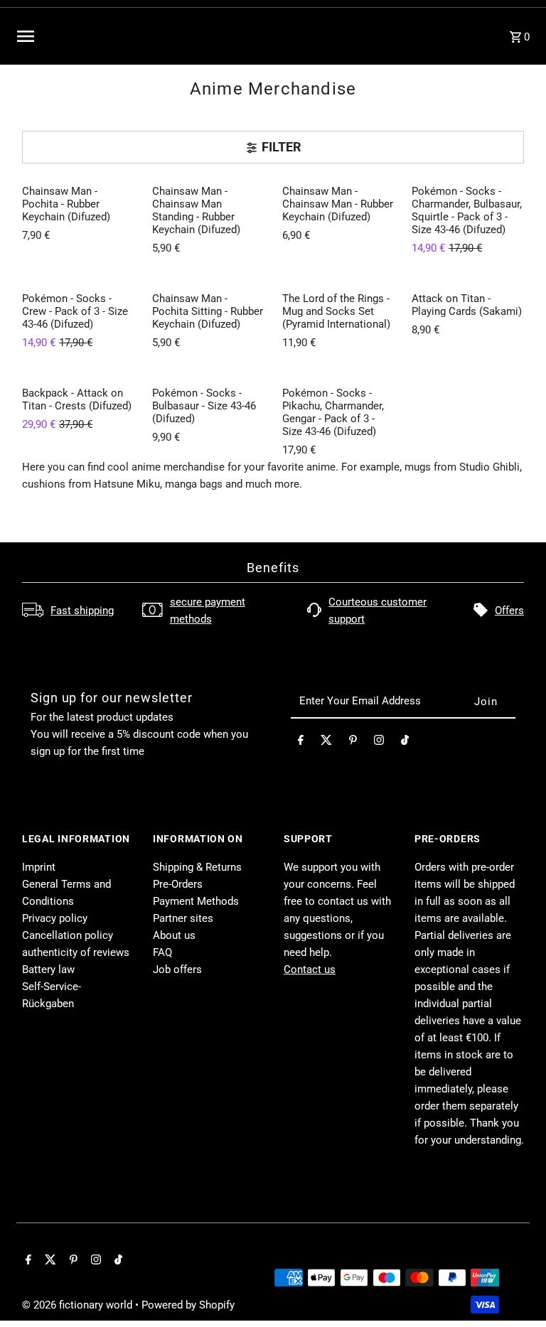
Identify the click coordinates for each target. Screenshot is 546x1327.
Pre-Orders (178, 884)
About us (174, 935)
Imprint (38, 867)
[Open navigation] (118, 36)
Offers (509, 610)
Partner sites (183, 918)
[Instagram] (379, 742)
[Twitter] (326, 742)
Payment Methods (196, 901)
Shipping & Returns (197, 867)
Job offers (177, 969)
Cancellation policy (67, 935)
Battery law (48, 969)
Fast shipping (82, 610)
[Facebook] (301, 742)
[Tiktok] (405, 742)
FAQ (162, 952)
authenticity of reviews (75, 952)
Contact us (310, 969)
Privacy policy (54, 918)
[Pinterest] (353, 742)
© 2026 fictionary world (78, 1305)
